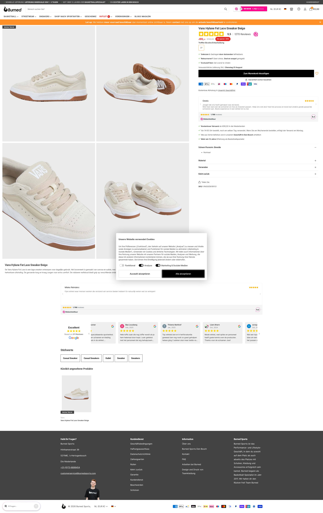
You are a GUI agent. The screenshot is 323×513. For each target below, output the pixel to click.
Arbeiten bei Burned (191, 464)
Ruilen (133, 464)
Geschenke (90, 16)
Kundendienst (137, 439)
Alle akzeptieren (183, 273)
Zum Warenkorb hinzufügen (256, 73)
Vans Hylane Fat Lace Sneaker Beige (75, 420)
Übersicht (199, 239)
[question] (299, 9)
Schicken (134, 490)
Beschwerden (136, 485)
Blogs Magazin (143, 16)
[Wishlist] (316, 73)
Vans (62, 418)
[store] (291, 9)
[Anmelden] (305, 9)
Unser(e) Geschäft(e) (226, 90)
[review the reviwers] (108, 326)
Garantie (134, 474)
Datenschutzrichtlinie (140, 454)
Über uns (186, 443)
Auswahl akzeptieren (140, 273)
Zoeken (225, 9)
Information (187, 439)
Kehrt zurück (136, 469)
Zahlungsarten (137, 459)
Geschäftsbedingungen (141, 443)
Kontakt (185, 454)
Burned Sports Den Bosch (194, 449)
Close (320, 22)
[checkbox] (127, 265)
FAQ (184, 459)
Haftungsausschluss (139, 449)
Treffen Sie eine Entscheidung (211, 43)
